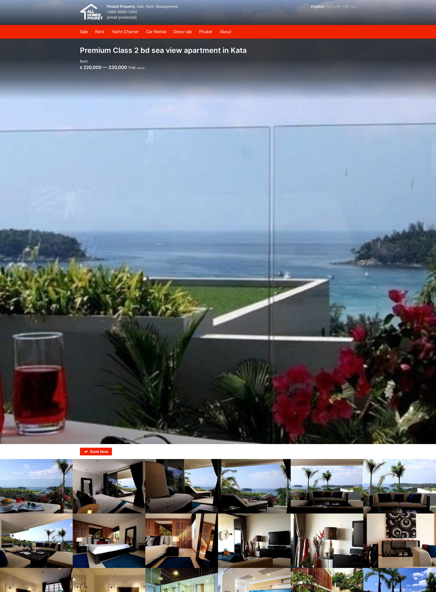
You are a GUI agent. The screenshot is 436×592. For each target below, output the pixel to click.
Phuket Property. (122, 6)
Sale (84, 31)
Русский (332, 6)
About (225, 31)
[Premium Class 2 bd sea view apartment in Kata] (218, 222)
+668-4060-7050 (122, 12)
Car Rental (156, 31)
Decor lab (182, 31)
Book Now (99, 451)
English (317, 6)
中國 (345, 6)
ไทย (353, 6)
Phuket (206, 31)
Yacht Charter (125, 31)
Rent (99, 31)
